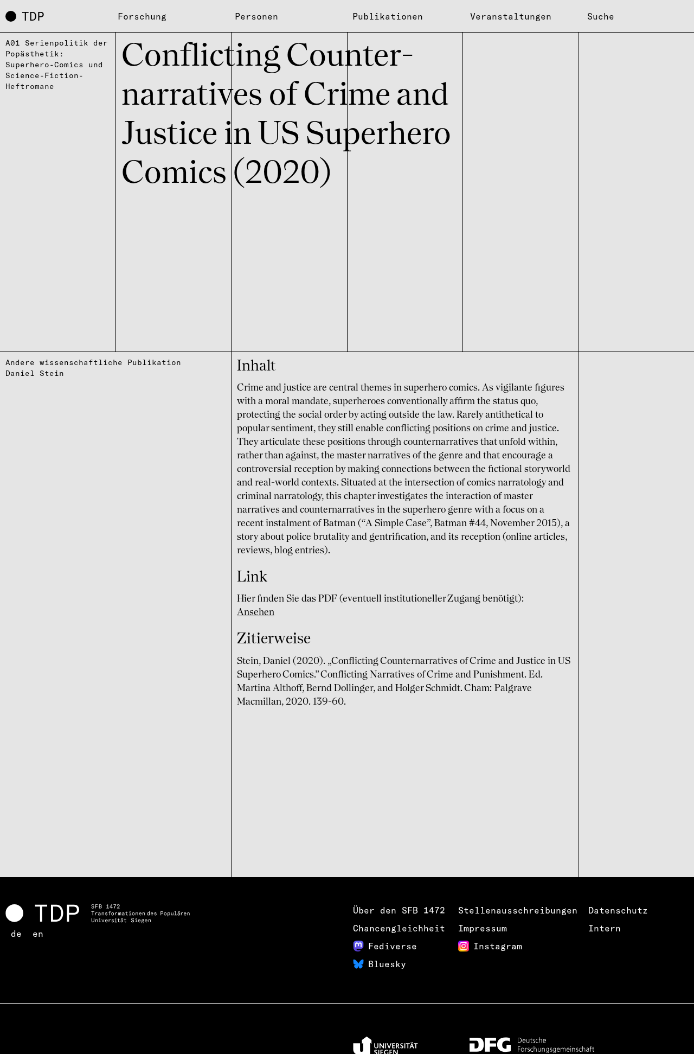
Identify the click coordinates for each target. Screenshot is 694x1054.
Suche (600, 16)
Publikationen (387, 16)
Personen (256, 16)
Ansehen (255, 612)
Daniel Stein (34, 373)
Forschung (142, 16)
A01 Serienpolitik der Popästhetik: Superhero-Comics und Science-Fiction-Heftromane (56, 64)
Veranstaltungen (510, 16)
